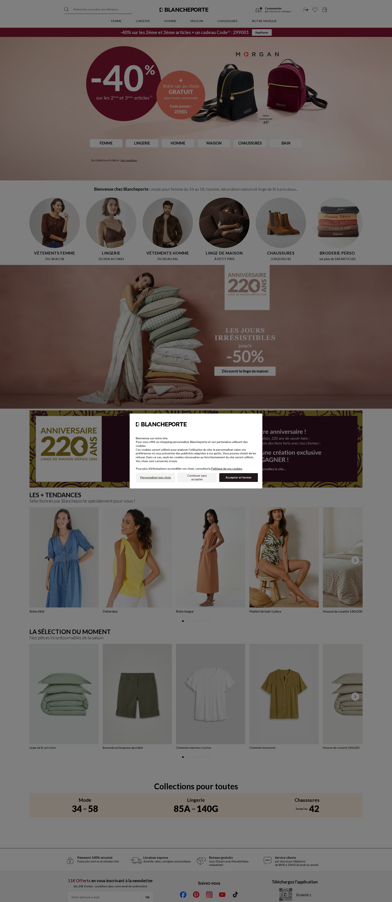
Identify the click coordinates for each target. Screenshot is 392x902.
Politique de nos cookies (226, 468)
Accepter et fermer (239, 477)
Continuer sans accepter (197, 477)
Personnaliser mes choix (155, 477)
